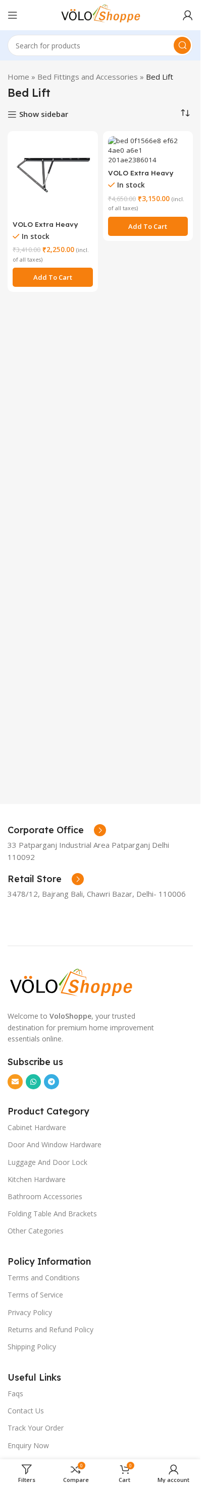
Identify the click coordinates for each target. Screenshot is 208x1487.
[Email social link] (15, 1081)
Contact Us (26, 1410)
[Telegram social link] (51, 1081)
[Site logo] (100, 14)
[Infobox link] (57, 830)
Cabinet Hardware (37, 1127)
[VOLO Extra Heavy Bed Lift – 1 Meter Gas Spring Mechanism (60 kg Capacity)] (53, 176)
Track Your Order (36, 1428)
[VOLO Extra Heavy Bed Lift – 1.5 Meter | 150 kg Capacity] (148, 150)
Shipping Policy (32, 1346)
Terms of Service (35, 1294)
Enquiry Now (28, 1445)
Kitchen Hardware (37, 1179)
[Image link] (71, 982)
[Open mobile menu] (13, 15)
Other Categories (36, 1230)
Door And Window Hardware (54, 1144)
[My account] (188, 15)
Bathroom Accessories (45, 1196)
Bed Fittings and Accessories (87, 77)
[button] (53, 277)
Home (18, 77)
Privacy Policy (30, 1312)
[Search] (182, 45)
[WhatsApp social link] (33, 1081)
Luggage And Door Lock (47, 1162)
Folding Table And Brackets (52, 1213)
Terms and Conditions (44, 1277)
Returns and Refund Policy (50, 1329)
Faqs (15, 1393)
